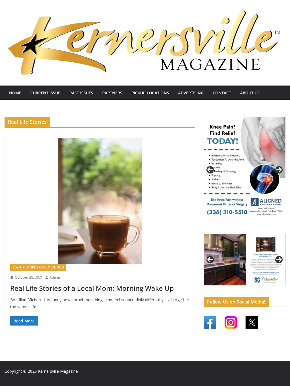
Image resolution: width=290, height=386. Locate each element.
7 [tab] (248, 287)
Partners (112, 93)
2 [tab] (241, 227)
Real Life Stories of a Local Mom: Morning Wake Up (92, 288)
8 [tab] (254, 287)
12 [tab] (280, 288)
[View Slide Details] (244, 169)
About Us (250, 93)
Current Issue (45, 93)
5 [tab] (234, 287)
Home (15, 93)
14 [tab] (245, 291)
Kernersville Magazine (58, 371)
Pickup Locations (150, 93)
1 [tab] (234, 227)
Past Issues (81, 93)
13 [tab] (238, 291)
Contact (222, 93)
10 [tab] (267, 288)
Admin (55, 277)
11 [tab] (274, 288)
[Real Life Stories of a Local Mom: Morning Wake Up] (99, 201)
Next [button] (279, 169)
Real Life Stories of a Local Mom (38, 267)
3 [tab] (248, 227)
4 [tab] (254, 227)
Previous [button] (210, 169)
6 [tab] (241, 287)
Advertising (191, 93)
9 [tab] (261, 287)
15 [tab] (251, 291)
